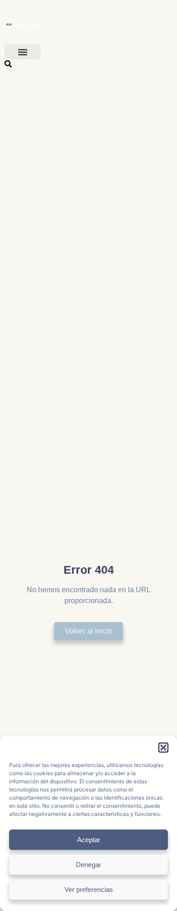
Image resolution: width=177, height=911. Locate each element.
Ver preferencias (88, 889)
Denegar (88, 864)
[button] (163, 747)
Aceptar (88, 840)
